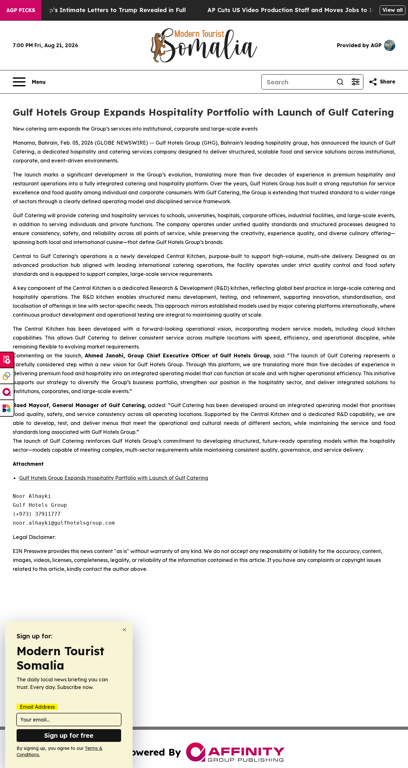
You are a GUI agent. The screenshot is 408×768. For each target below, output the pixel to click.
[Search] (340, 82)
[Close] (124, 630)
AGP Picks (20, 10)
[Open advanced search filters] (355, 82)
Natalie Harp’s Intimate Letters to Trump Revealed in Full (100, 10)
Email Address (37, 707)
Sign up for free (68, 735)
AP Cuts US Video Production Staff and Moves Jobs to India (296, 10)
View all (392, 10)
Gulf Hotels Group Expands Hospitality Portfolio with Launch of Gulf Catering (113, 478)
